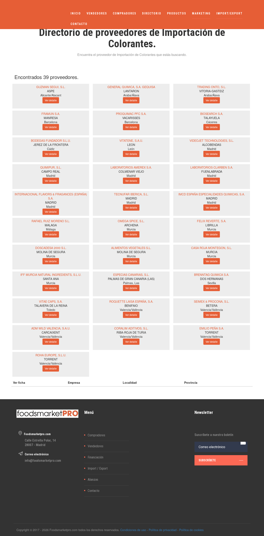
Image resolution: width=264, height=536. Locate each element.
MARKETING (201, 13)
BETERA (211, 305)
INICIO (76, 13)
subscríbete (207, 460)
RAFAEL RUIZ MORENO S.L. (51, 221)
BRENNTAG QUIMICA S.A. (211, 275)
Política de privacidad (163, 530)
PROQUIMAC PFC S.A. (131, 114)
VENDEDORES (97, 13)
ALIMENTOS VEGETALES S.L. (131, 248)
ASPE (50, 91)
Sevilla (211, 283)
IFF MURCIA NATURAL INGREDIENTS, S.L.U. (50, 275)
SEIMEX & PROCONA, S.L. (211, 301)
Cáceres (211, 122)
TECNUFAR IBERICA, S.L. (131, 194)
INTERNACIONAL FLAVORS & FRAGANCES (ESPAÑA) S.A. (51, 196)
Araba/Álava (131, 95)
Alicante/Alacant (50, 95)
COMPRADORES (124, 13)
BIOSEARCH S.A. (211, 114)
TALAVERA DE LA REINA (50, 305)
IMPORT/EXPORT (229, 13)
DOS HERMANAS (211, 279)
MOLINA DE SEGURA (51, 252)
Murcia (131, 229)
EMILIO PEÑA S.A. (211, 328)
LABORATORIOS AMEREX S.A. (131, 167)
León (131, 149)
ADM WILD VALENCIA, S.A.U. (50, 328)
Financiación (95, 457)
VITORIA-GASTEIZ (211, 91)
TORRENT (212, 332)
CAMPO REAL (50, 171)
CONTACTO (79, 24)
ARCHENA (131, 225)
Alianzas (93, 480)
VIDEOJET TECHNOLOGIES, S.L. (212, 140)
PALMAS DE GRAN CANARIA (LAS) (131, 279)
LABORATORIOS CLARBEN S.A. (211, 167)
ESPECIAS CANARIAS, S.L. (131, 275)
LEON (131, 145)
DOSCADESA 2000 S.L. (50, 248)
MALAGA (51, 225)
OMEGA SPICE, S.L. (131, 221)
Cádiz (50, 149)
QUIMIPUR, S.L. (50, 167)
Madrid (211, 149)
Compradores (96, 435)
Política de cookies (191, 530)
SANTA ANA (51, 279)
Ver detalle (51, 100)
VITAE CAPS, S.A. (50, 301)
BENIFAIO (131, 305)
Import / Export (98, 468)
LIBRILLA (211, 225)
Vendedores (95, 446)
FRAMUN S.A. (50, 114)
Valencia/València (131, 310)
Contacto (93, 491)
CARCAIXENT (51, 332)
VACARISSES (131, 118)
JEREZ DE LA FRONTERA (50, 145)
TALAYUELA (212, 118)
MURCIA (211, 252)
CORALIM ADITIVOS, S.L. (131, 328)
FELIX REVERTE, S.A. (211, 221)
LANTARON (131, 91)
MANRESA (51, 118)
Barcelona (50, 122)
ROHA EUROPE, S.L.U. (50, 355)
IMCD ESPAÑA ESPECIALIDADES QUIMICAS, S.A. (211, 194)
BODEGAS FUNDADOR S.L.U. (51, 140)
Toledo (50, 310)
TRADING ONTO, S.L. (211, 87)
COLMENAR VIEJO (131, 171)
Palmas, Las (131, 283)
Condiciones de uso (133, 530)
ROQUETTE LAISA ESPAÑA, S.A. (131, 301)
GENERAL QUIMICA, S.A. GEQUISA (131, 87)
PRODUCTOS (176, 13)
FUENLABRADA (211, 171)
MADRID (51, 202)
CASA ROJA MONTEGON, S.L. (211, 248)
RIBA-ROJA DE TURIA (131, 332)
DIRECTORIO (151, 13)
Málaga (51, 229)
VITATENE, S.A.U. (131, 140)
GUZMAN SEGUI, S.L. (50, 87)
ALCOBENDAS (211, 145)
